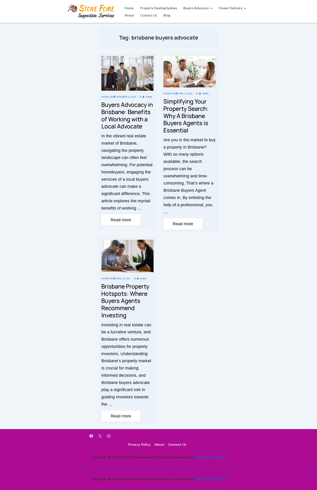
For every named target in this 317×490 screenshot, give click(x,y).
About (129, 15)
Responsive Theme (211, 457)
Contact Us (148, 15)
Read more (120, 220)
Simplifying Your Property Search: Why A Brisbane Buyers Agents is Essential (186, 115)
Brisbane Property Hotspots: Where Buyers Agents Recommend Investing (125, 300)
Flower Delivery (230, 8)
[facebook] (91, 435)
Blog (166, 15)
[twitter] (100, 435)
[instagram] (109, 435)
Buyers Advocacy (196, 8)
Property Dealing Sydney (158, 8)
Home (129, 8)
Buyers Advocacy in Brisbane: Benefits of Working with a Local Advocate (127, 115)
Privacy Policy (139, 444)
